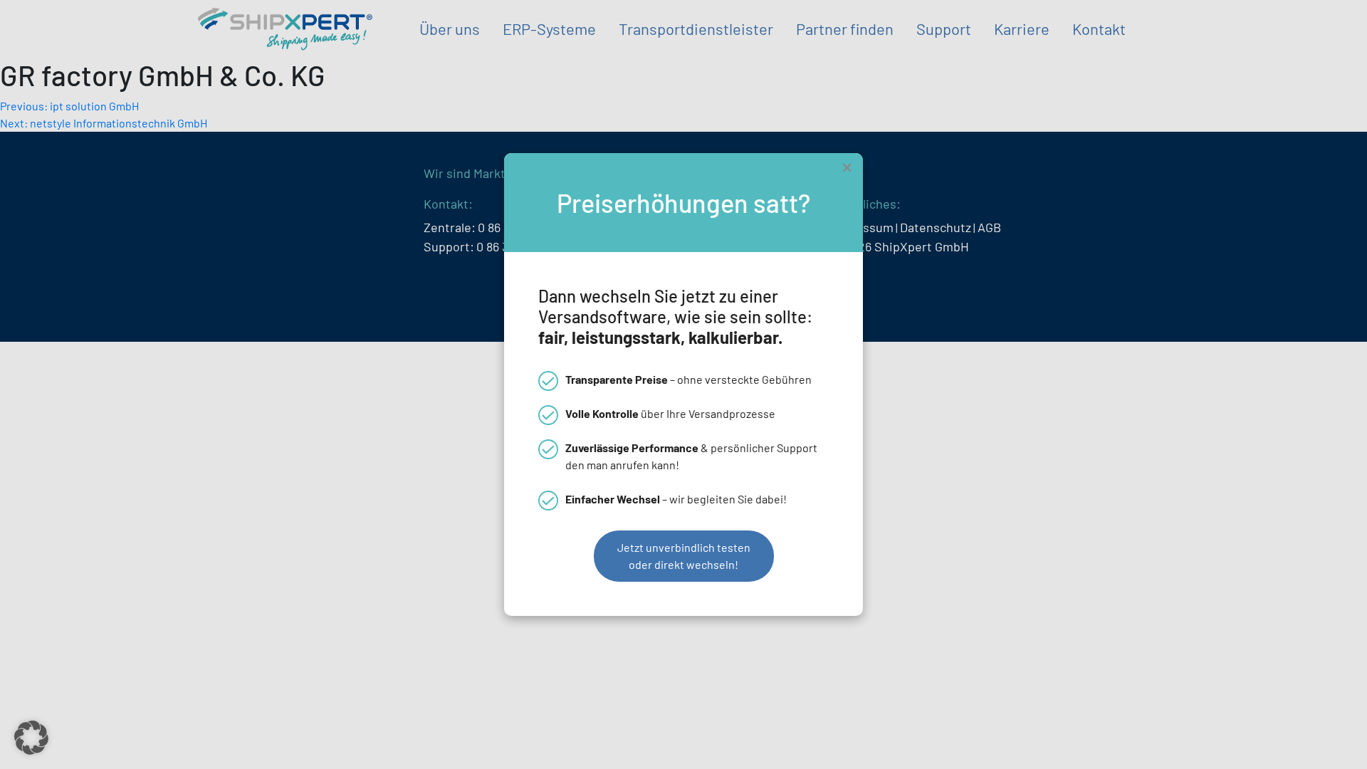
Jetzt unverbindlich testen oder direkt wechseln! (683, 555)
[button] (31, 737)
